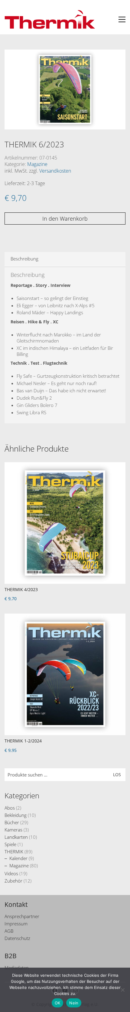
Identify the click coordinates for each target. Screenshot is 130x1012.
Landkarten (16, 837)
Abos (10, 808)
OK (57, 1002)
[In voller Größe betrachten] (12, 59)
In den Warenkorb (65, 218)
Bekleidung (16, 815)
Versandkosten (55, 171)
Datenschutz (17, 938)
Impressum (16, 924)
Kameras (13, 830)
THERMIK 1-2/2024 (23, 740)
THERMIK (14, 851)
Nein (73, 1002)
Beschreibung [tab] (24, 259)
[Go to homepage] (50, 19)
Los (117, 774)
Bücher (12, 822)
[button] (122, 19)
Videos (11, 873)
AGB (9, 931)
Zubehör (13, 881)
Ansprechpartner (22, 916)
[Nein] (122, 990)
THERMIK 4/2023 (21, 589)
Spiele (10, 844)
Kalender (18, 858)
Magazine (37, 164)
